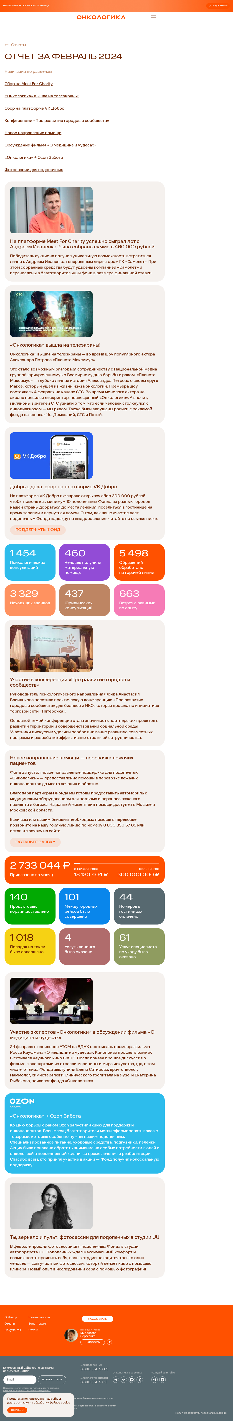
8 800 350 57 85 (95, 1369)
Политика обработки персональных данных (201, 1413)
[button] (84, 842)
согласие (22, 1402)
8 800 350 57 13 (94, 1382)
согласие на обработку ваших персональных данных (31, 1389)
